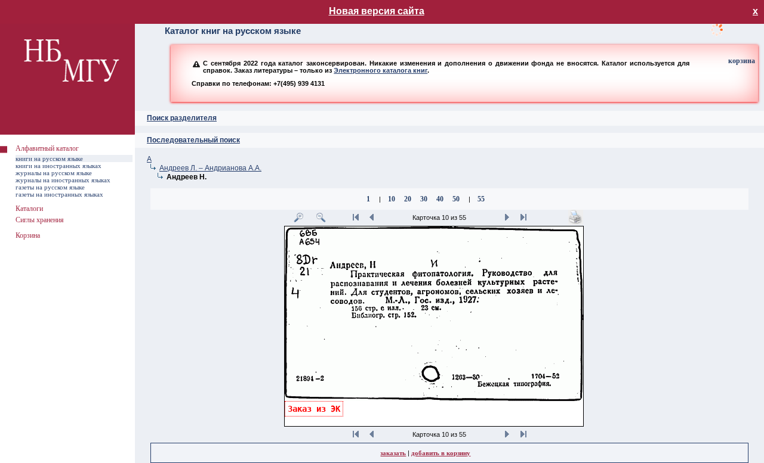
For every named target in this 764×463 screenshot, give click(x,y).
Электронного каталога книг (380, 70)
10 (391, 199)
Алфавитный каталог (47, 148)
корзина (741, 61)
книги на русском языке (49, 158)
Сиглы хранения (40, 220)
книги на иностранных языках (58, 165)
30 (423, 199)
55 (481, 199)
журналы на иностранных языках (63, 180)
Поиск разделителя (182, 118)
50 (456, 199)
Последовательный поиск (193, 140)
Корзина (28, 235)
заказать (393, 452)
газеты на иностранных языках (59, 194)
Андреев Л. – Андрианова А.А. (210, 168)
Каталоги (29, 208)
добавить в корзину (440, 452)
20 (407, 199)
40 (439, 199)
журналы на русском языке (54, 172)
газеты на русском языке (50, 187)
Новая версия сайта (376, 11)
